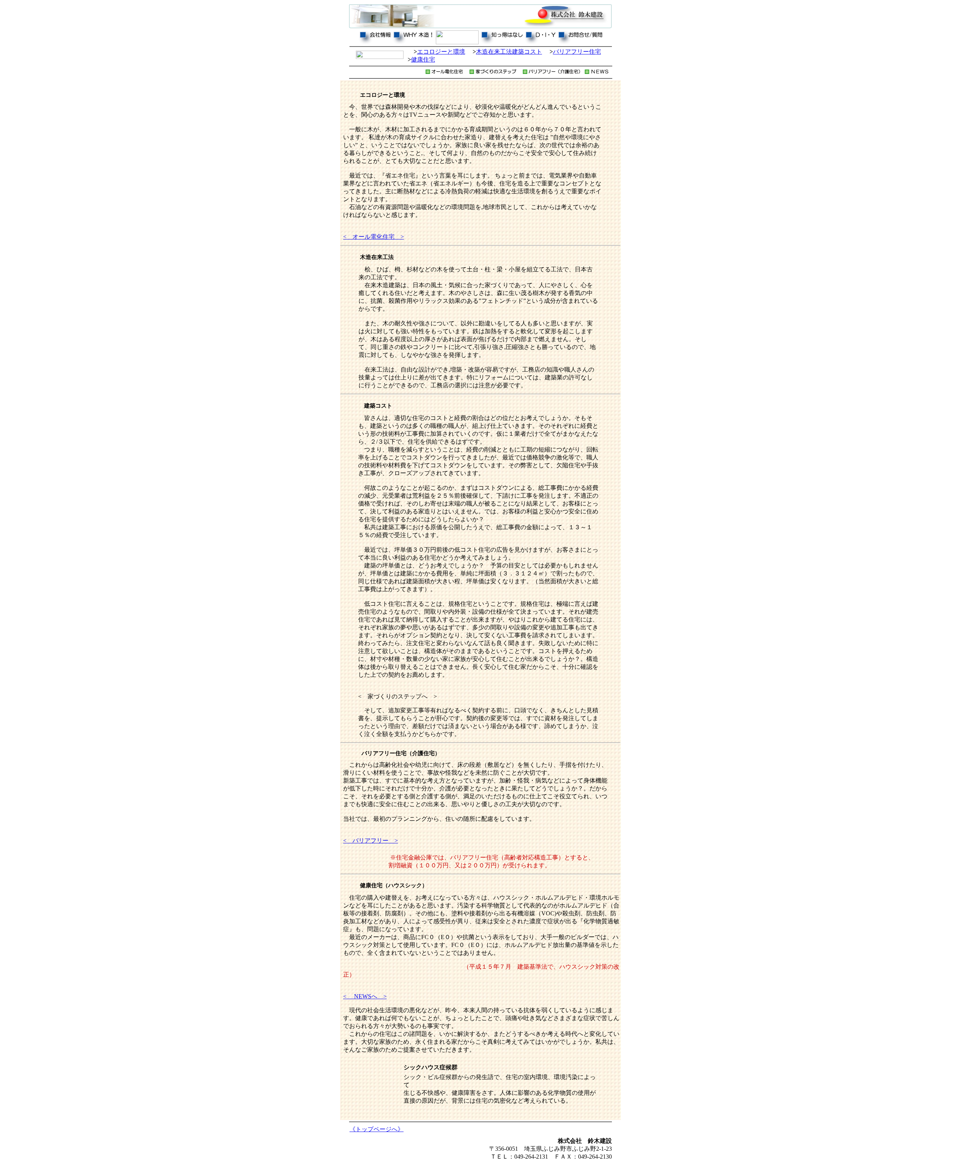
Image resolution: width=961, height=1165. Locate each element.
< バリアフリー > (370, 840)
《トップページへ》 (376, 1129)
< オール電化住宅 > (373, 236)
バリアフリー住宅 (577, 51)
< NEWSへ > (365, 996)
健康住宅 (423, 59)
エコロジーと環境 (441, 51)
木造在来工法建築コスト (509, 51)
